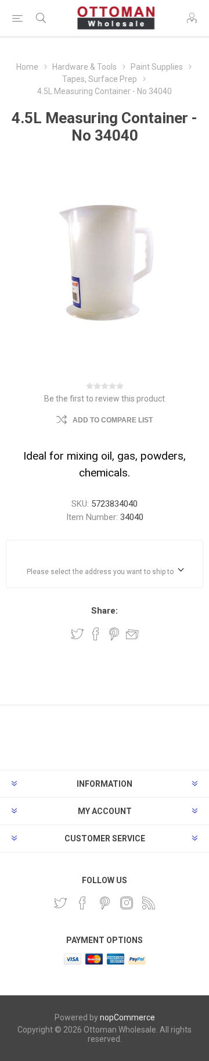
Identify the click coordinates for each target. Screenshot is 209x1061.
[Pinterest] (104, 903)
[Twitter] (60, 903)
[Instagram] (126, 903)
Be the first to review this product (104, 398)
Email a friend (132, 634)
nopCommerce (127, 1017)
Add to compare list (113, 420)
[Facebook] (82, 903)
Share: (104, 610)
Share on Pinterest (114, 634)
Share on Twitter (77, 634)
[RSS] (148, 903)
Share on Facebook (95, 634)
